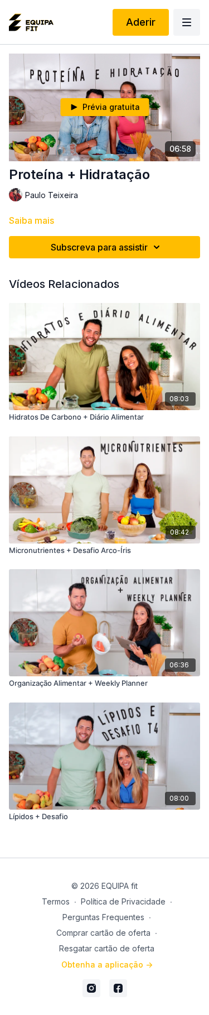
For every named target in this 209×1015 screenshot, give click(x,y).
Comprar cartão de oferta (103, 932)
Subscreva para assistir (99, 247)
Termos (56, 901)
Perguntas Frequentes (103, 917)
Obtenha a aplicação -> (107, 964)
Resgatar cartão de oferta (106, 948)
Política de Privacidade (123, 901)
